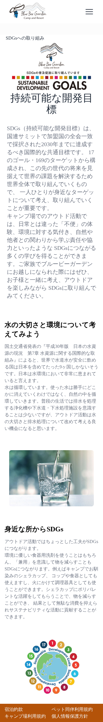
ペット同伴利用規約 (72, 709)
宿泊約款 (14, 709)
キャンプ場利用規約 (25, 716)
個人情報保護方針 (70, 716)
